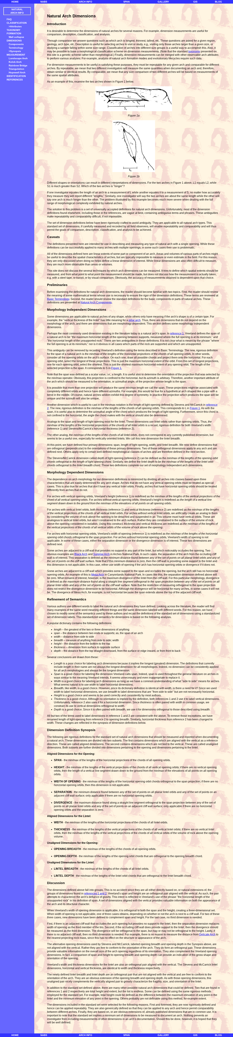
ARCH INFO (85, 1)
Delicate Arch (207, 934)
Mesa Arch (97, 574)
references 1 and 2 (95, 893)
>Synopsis (15, 51)
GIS (195, 1)
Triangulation (16, 69)
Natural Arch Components (96, 302)
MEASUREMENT (15, 54)
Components (16, 44)
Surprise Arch (101, 554)
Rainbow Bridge (18, 65)
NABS (43, 1)
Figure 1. (116, 368)
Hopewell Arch (17, 72)
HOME (15, 1)
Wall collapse (16, 37)
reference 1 (177, 333)
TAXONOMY (13, 30)
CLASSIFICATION (17, 22)
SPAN (126, 1)
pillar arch (135, 320)
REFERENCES (15, 79)
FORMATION (14, 33)
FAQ (9, 19)
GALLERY (163, 1)
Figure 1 (195, 408)
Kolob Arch (15, 62)
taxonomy (194, 51)
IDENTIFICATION (16, 76)
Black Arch (80, 554)
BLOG (218, 1)
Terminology (16, 47)
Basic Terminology (58, 299)
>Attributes (15, 26)
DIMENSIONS (14, 40)
